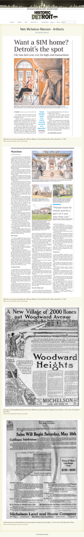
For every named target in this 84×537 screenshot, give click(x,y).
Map (26, 22)
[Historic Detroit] (42, 10)
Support (52, 22)
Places (12, 22)
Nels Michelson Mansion (42, 32)
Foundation (44, 22)
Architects (34, 22)
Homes (19, 22)
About (58, 22)
